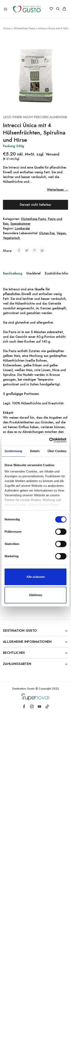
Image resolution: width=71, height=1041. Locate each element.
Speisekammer (20, 223)
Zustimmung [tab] (13, 451)
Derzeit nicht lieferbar (35, 204)
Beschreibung (12, 273)
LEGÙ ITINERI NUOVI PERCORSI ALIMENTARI (35, 117)
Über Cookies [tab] (57, 451)
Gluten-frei (47, 233)
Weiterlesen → (57, 189)
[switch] (60, 532)
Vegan (61, 233)
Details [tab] (35, 451)
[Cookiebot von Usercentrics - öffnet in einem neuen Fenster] (50, 440)
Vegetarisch (11, 238)
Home (7, 28)
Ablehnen (35, 595)
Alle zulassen (35, 576)
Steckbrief (33, 273)
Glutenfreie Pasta (24, 28)
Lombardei (22, 228)
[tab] (13, 273)
